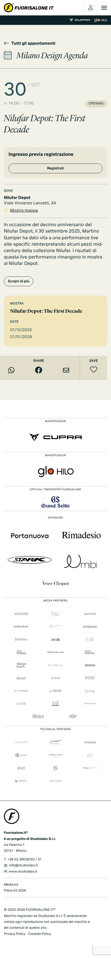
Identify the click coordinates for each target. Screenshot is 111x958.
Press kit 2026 (15, 890)
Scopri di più (18, 281)
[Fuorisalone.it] (29, 7)
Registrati (55, 168)
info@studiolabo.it (23, 865)
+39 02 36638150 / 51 (24, 859)
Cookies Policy (39, 934)
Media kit (11, 884)
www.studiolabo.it (23, 871)
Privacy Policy (14, 934)
